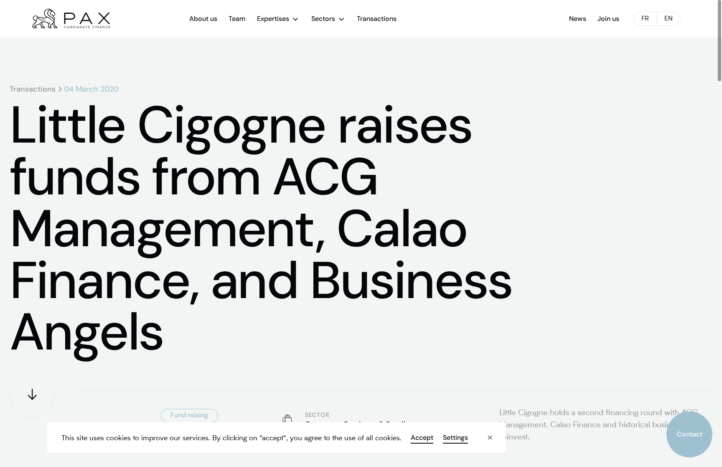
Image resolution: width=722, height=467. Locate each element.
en (668, 19)
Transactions (33, 89)
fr (645, 19)
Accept (422, 437)
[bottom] (32, 394)
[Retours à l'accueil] (71, 18)
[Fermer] (483, 431)
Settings (455, 437)
